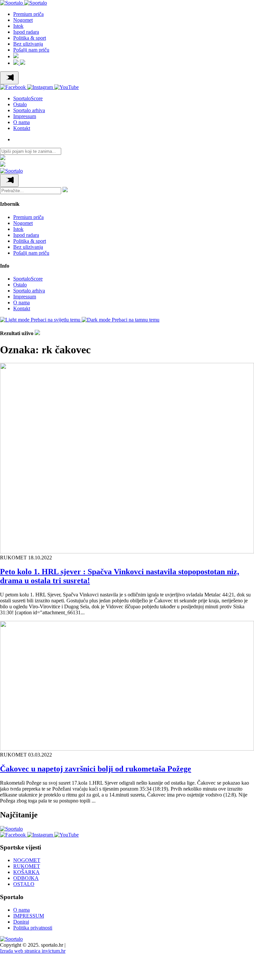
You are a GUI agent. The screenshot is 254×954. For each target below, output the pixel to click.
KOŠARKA (26, 872)
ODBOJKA (26, 878)
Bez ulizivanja (28, 44)
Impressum (24, 116)
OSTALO (23, 884)
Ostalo (20, 104)
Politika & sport (29, 38)
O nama (21, 122)
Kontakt (21, 128)
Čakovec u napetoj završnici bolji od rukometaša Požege (95, 768)
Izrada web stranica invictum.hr (32, 951)
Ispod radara (26, 32)
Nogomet (23, 20)
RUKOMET (26, 866)
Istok (18, 26)
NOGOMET (26, 860)
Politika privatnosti (32, 928)
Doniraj (21, 922)
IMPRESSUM (28, 916)
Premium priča (28, 14)
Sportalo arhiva (29, 110)
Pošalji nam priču (31, 50)
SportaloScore (28, 98)
